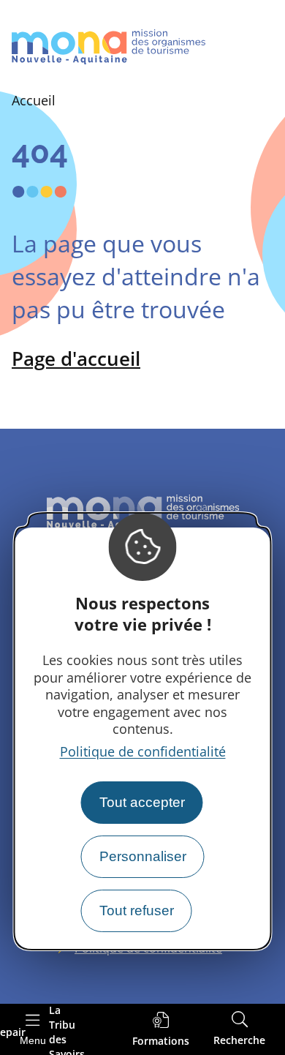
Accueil (34, 100)
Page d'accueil (76, 358)
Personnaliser (142, 856)
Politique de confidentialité (143, 751)
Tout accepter (142, 802)
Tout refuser (136, 910)
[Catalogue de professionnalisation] (160, 1030)
